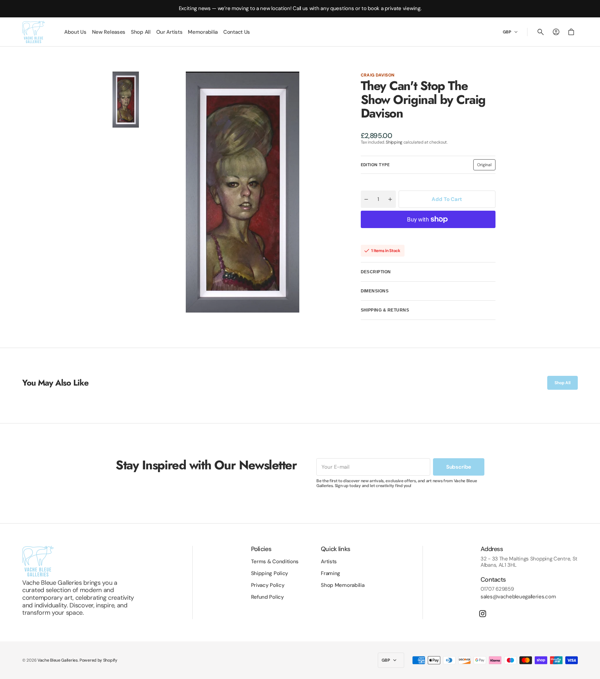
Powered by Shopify (98, 660)
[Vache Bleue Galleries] (33, 32)
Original (486, 166)
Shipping (394, 142)
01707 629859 (497, 589)
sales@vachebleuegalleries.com (518, 596)
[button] (540, 32)
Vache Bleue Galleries (58, 660)
